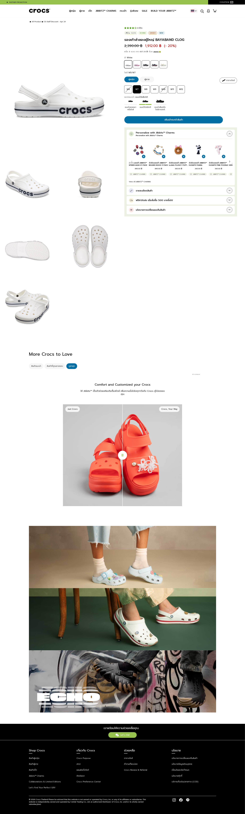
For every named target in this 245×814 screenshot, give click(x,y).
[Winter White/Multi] (163, 67)
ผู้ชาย (82, 11)
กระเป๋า (123, 11)
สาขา (79, 764)
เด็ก (90, 11)
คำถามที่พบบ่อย (131, 764)
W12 (181, 89)
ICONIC (143, 33)
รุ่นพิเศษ (134, 11)
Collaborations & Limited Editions (45, 781)
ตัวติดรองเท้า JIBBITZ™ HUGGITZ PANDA (198, 164)
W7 (137, 89)
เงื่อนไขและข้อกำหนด (180, 769)
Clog (133, 33)
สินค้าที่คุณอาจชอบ (55, 366)
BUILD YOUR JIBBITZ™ (163, 11)
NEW (161, 33)
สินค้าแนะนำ (36, 366)
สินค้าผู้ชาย (33, 764)
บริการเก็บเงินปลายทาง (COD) (185, 781)
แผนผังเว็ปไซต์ (83, 769)
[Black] (146, 67)
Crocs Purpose (84, 758)
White (128, 64)
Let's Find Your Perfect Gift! (42, 787)
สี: (128, 57)
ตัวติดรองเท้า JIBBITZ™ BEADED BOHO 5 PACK (158, 164)
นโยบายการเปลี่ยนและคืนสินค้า (185, 758)
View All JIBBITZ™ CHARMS (140, 181)
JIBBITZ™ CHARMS (106, 11)
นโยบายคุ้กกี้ (177, 775)
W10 (163, 89)
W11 (172, 89)
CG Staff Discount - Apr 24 (55, 21)
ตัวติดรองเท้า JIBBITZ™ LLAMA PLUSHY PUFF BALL (178, 164)
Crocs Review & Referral (135, 769)
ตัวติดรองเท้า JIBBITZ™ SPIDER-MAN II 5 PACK (138, 164)
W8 (145, 89)
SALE (144, 11)
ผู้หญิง (72, 11)
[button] (230, 161)
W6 (128, 89)
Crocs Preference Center (89, 781)
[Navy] (154, 67)
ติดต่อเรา (81, 775)
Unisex (153, 33)
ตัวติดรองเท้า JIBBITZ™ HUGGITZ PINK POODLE (218, 164)
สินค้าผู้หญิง (34, 758)
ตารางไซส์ (128, 758)
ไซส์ (130, 72)
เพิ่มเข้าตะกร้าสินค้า (173, 119)
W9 (154, 89)
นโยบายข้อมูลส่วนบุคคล (182, 764)
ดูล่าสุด (72, 366)
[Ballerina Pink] (137, 67)
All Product (36, 21)
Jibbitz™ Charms (139, 174)
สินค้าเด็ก (33, 769)
